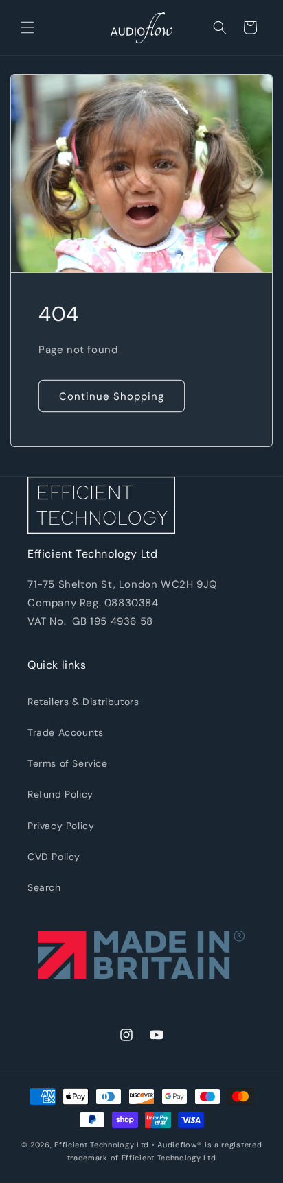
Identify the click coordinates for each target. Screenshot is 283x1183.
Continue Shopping (111, 396)
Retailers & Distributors (83, 701)
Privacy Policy (60, 826)
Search (44, 887)
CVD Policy (53, 856)
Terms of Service (67, 763)
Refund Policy (60, 794)
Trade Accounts (65, 732)
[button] (27, 27)
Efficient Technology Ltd (101, 1144)
